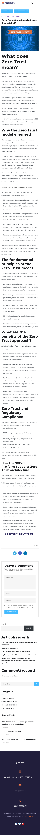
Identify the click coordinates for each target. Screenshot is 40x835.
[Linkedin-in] (16, 824)
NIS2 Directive (6, 708)
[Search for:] (20, 684)
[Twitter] (15, 553)
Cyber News (7, 11)
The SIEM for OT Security (9, 648)
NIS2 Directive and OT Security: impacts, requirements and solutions (19, 643)
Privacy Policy (28, 816)
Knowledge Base (21, 11)
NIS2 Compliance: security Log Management (15, 651)
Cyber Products (7, 702)
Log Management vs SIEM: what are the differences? (18, 655)
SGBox (18, 16)
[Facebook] (20, 553)
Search (3, 624)
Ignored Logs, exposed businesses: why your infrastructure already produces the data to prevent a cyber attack (19, 660)
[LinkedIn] (25, 553)
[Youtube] (23, 824)
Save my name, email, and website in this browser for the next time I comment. (19, 606)
